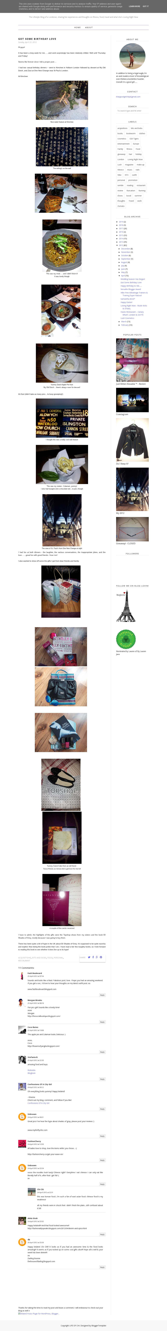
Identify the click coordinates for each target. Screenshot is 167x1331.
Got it (146, 6)
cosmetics (122, 138)
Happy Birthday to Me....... (131, 286)
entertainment (124, 143)
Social (128, 195)
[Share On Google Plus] (97, 957)
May (123, 272)
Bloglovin (31, 1073)
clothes (142, 133)
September (126, 259)
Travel (131, 201)
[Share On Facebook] (93, 957)
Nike (119, 175)
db (29, 1239)
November (126, 252)
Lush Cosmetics (127, 318)
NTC (127, 175)
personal (58, 957)
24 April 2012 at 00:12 (36, 1087)
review (120, 190)
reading (130, 185)
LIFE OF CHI (74, 1325)
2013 (121, 242)
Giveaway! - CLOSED (125, 543)
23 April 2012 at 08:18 (36, 1003)
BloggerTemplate (98, 1325)
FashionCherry (34, 1141)
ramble (120, 185)
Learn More (134, 6)
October (125, 255)
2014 (121, 238)
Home (77, 27)
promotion (132, 180)
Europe (136, 143)
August (124, 262)
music (129, 169)
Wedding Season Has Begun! (133, 279)
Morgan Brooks (35, 1000)
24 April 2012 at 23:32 (36, 1221)
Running (142, 190)
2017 (121, 228)
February (125, 325)
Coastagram (122, 414)
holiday (139, 154)
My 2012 (120, 513)
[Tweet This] (89, 957)
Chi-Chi (40, 1189)
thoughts (121, 201)
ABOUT (89, 27)
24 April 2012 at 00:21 (36, 1117)
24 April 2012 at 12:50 (36, 1144)
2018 (121, 225)
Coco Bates (33, 1027)
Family (120, 149)
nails (137, 169)
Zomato (121, 206)
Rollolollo (31, 1070)
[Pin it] (101, 957)
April (123, 275)
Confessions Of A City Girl (40, 1084)
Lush (120, 164)
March (124, 321)
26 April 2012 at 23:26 (36, 1242)
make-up (140, 164)
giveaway (121, 154)
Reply (102, 995)
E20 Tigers (134, 138)
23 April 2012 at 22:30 (36, 1060)
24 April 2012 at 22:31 (45, 1192)
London (121, 159)
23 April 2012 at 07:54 (36, 976)
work (139, 201)
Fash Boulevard (35, 973)
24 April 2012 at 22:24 (36, 1168)
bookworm (131, 133)
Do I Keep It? (122, 463)
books (120, 133)
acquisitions (24, 957)
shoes (120, 195)
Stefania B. (33, 1057)
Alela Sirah (33, 1218)
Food (50, 957)
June (123, 269)
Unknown (32, 1114)
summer (138, 195)
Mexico (121, 169)
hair (130, 154)
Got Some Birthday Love (131, 282)
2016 (121, 232)
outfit (134, 175)
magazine (129, 164)
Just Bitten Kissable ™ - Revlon (131, 383)
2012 (121, 245)
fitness (129, 149)
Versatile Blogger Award (131, 289)
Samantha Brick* (128, 299)
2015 (121, 235)
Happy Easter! (126, 302)
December (126, 248)
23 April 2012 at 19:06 (36, 1030)
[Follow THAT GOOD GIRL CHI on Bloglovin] (126, 621)
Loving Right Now (135, 159)
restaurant (24, 960)
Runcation (131, 190)
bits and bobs (39, 957)
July (123, 265)
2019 (121, 221)
